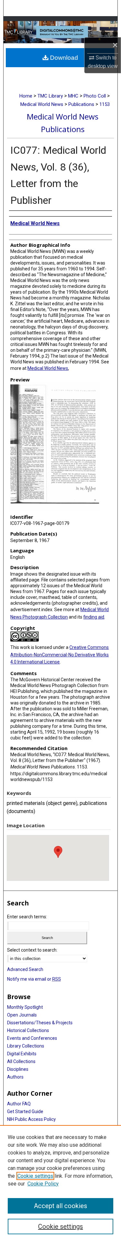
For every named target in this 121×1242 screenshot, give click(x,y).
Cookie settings (35, 1176)
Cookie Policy (43, 1184)
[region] (60, 1183)
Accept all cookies (60, 1206)
